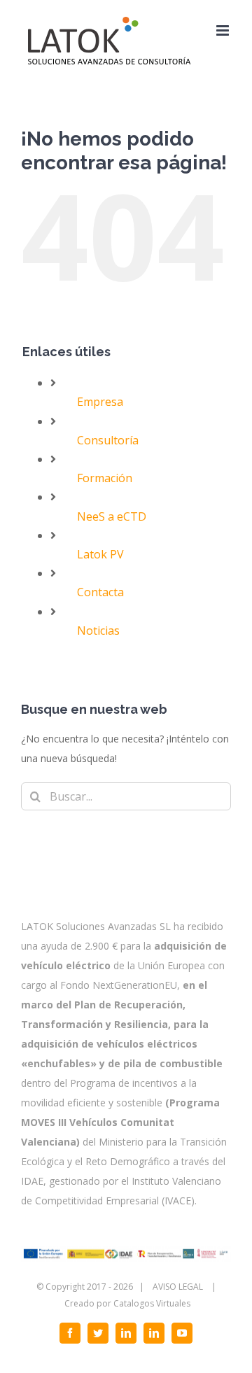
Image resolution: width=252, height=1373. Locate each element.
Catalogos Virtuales (151, 1303)
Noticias (98, 630)
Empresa (100, 401)
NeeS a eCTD (111, 516)
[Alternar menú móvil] (223, 30)
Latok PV (100, 554)
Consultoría (108, 440)
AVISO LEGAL (178, 1287)
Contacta (100, 592)
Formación (104, 478)
